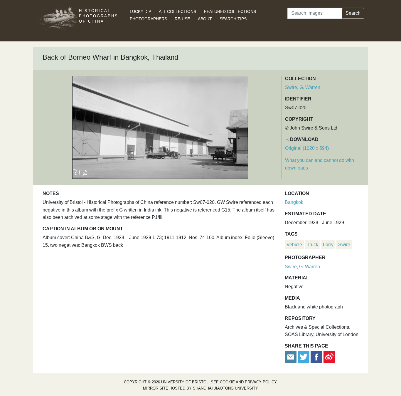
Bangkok (294, 202)
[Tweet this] (304, 356)
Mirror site (155, 388)
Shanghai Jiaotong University (225, 388)
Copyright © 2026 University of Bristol (166, 382)
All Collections (177, 11)
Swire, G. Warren (302, 87)
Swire (344, 244)
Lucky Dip (140, 11)
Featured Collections (230, 11)
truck (312, 244)
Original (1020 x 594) (307, 148)
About (205, 18)
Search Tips (233, 18)
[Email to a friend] (291, 356)
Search (353, 13)
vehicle (294, 244)
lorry (328, 244)
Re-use (182, 18)
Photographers (148, 18)
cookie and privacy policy (248, 382)
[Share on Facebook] (316, 356)
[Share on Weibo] (329, 356)
